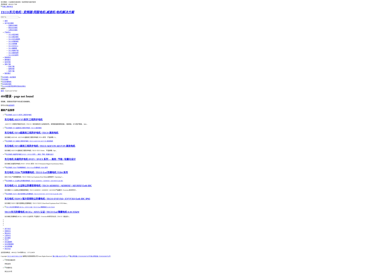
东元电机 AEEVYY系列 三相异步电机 (24, 119)
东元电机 (8, 238)
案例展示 (8, 59)
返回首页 (11, 105)
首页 (6, 21)
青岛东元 (8, 233)
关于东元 (8, 229)
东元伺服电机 (9, 244)
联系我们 (8, 73)
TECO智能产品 (13, 50)
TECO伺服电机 (13, 41)
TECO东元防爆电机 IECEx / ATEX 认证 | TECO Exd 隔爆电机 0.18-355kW (42, 212)
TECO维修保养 (13, 53)
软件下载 (11, 71)
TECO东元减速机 (14, 39)
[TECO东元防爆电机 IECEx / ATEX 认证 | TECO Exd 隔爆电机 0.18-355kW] (30, 207)
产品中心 (8, 32)
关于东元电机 (9, 23)
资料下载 (8, 64)
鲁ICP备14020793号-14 (60, 256)
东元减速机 (8, 242)
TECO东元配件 (13, 55)
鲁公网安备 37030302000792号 (100, 256)
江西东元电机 (12, 30)
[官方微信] (7, 6)
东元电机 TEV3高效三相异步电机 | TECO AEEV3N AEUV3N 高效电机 (40, 146)
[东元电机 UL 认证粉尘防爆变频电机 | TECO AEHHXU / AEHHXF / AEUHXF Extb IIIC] (34, 181)
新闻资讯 (8, 57)
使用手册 (11, 69)
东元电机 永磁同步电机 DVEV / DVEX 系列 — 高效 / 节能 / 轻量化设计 (40, 159)
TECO (7, 239)
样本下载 (11, 66)
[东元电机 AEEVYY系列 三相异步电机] (18, 115)
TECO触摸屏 (12, 48)
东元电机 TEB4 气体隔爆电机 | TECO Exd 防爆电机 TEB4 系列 (36, 172)
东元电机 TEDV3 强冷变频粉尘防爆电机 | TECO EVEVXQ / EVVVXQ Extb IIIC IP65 (47, 198)
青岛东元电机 (12, 28)
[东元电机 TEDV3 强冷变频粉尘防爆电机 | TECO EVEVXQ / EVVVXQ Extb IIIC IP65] (33, 194)
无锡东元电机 (12, 25)
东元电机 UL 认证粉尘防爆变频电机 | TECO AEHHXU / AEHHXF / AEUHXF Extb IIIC (48, 185)
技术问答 (8, 62)
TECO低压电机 (13, 34)
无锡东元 (8, 231)
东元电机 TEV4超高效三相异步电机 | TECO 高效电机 (31, 132)
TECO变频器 (12, 43)
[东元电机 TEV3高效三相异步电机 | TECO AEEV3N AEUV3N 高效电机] (29, 141)
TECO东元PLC (13, 46)
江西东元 (8, 235)
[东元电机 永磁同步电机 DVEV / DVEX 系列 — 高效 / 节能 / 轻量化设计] (29, 154)
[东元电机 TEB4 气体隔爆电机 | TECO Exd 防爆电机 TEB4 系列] (26, 167)
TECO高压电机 (13, 37)
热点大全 (8, 248)
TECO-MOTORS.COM (14, 256)
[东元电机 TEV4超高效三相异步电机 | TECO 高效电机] (23, 128)
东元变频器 (8, 246)
